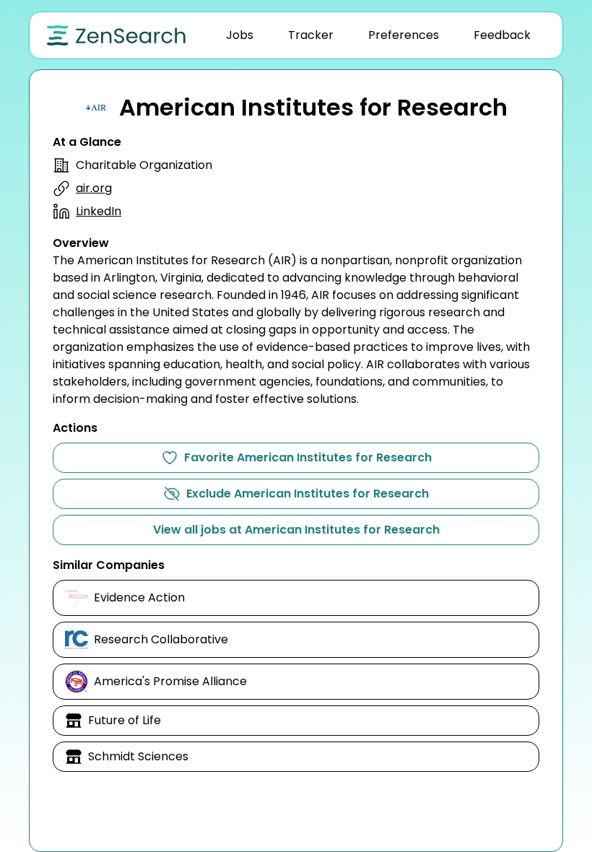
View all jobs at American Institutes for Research (296, 529)
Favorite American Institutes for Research (308, 457)
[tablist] (378, 35)
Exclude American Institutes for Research (307, 493)
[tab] (240, 35)
